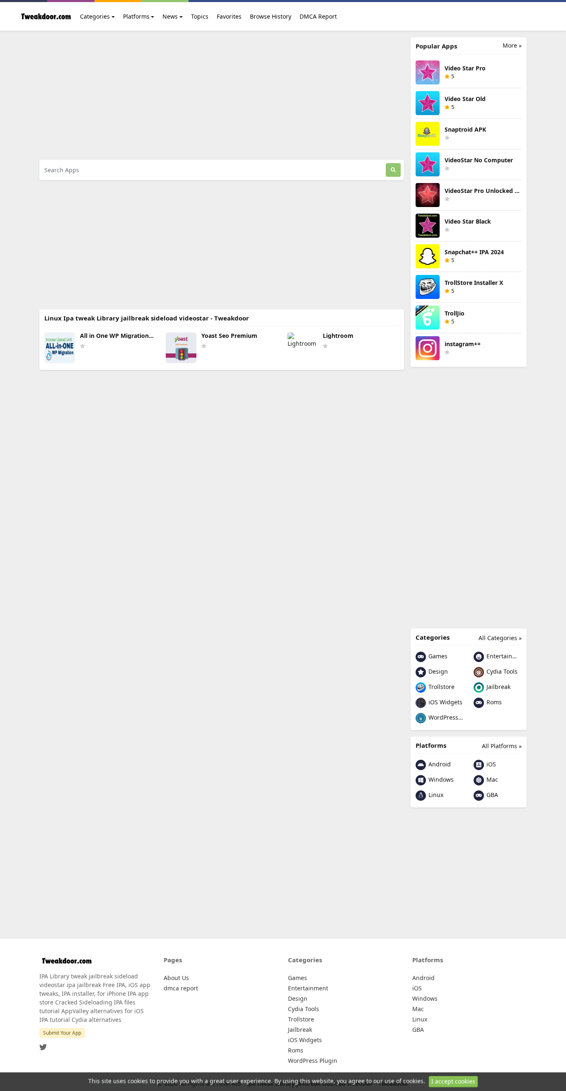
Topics (199, 16)
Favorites (229, 16)
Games (437, 656)
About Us (176, 978)
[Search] (393, 170)
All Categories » (500, 638)
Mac (491, 779)
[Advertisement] (221, 95)
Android (439, 764)
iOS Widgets (444, 702)
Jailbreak (497, 687)
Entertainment (503, 656)
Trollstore (441, 687)
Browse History (270, 16)
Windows (440, 779)
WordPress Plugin (445, 717)
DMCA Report (318, 16)
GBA (491, 795)
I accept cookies (453, 1081)
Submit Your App (62, 1032)
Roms (493, 702)
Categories (95, 16)
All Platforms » (502, 746)
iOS (490, 764)
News (170, 16)
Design (437, 671)
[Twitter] (43, 1045)
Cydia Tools (501, 671)
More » (512, 45)
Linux (435, 795)
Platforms (136, 16)
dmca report (181, 988)
